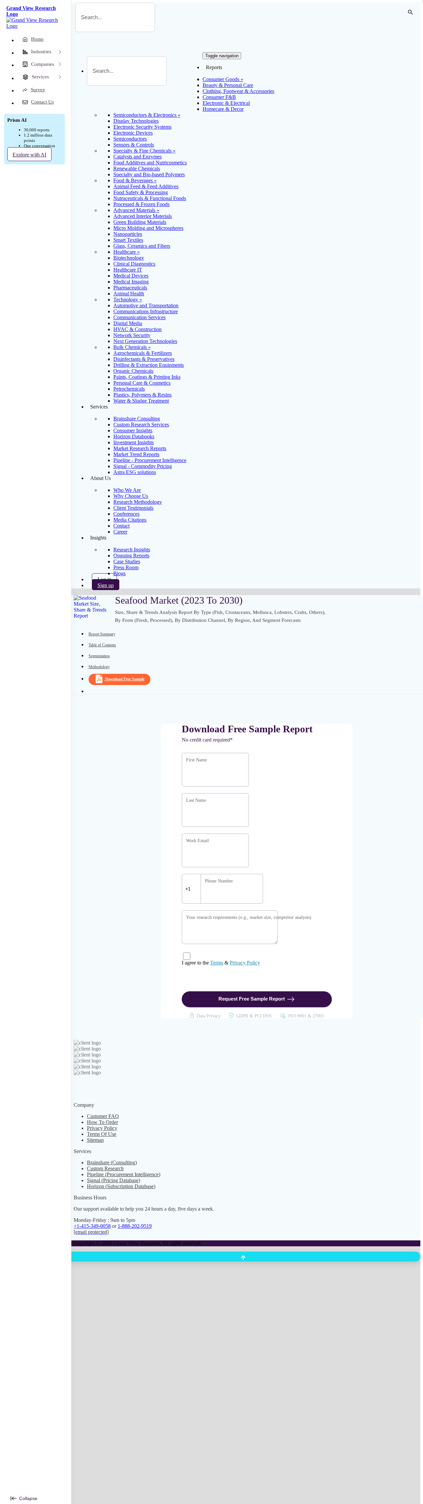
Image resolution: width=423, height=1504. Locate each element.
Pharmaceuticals (130, 287)
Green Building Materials (139, 222)
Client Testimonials (133, 508)
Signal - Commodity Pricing (142, 466)
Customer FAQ (103, 1116)
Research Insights (131, 549)
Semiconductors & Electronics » (146, 115)
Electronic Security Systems (142, 127)
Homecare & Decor (223, 109)
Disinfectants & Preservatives (143, 359)
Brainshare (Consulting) (112, 1162)
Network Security (131, 335)
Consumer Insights (132, 430)
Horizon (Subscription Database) (121, 1186)
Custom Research (105, 1168)
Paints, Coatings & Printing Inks (146, 377)
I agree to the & (221, 963)
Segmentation (99, 656)
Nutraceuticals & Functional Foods (149, 198)
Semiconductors (130, 139)
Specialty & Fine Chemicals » (144, 150)
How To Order (102, 1122)
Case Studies (126, 561)
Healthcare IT (127, 270)
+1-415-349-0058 (92, 1226)
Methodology (99, 667)
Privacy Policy (245, 963)
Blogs (119, 573)
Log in (104, 579)
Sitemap (95, 1140)
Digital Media (127, 323)
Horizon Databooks (133, 436)
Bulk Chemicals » (132, 347)
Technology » (127, 299)
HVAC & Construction (137, 329)
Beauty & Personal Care (228, 85)
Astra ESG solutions (134, 472)
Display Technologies (136, 121)
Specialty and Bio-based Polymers (149, 174)
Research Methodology (137, 502)
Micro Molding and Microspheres (148, 228)
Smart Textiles (128, 240)
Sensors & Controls (133, 145)
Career (120, 532)
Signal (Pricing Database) (113, 1180)
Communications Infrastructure (145, 311)
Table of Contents (102, 645)
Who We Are (127, 490)
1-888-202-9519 (135, 1226)
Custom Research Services (141, 424)
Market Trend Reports (136, 454)
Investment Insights (133, 442)
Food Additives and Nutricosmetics (150, 162)
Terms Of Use (101, 1134)
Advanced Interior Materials (142, 216)
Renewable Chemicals (136, 168)
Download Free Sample (124, 679)
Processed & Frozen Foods (141, 204)
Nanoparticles (127, 234)
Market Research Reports (139, 448)
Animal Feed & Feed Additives (145, 186)
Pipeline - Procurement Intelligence (149, 460)
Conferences (126, 514)
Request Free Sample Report (251, 999)
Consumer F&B (219, 97)
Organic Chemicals (133, 371)
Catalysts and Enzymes (137, 156)
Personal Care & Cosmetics (142, 383)
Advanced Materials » (136, 210)
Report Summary (102, 634)
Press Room (125, 567)
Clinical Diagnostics (134, 264)
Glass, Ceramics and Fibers (141, 246)
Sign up (105, 585)
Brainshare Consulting (136, 418)
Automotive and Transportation (145, 305)
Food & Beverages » (135, 180)
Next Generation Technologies (145, 341)
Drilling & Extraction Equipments (148, 365)
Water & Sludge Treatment (141, 401)
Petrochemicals (129, 389)
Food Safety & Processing (140, 192)
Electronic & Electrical (226, 103)
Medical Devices (130, 276)
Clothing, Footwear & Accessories (238, 91)
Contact (121, 526)
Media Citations (129, 520)
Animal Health (128, 293)
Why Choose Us (130, 496)
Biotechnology (128, 258)
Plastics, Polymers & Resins (142, 395)
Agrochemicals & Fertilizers (142, 353)
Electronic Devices (133, 133)
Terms (216, 963)
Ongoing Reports (131, 555)
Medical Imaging (131, 281)
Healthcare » (126, 252)
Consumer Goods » (223, 79)
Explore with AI (29, 154)
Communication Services (139, 317)
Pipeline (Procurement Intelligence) (123, 1174)
